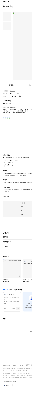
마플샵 (4, 1)
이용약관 (21, 365)
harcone (12, 91)
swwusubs (6, 279)
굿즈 (11, 93)
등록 (18, 308)
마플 (8, 1)
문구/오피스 (16, 93)
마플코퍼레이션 (6, 365)
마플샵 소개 (14, 365)
